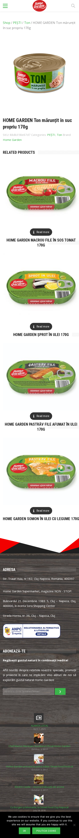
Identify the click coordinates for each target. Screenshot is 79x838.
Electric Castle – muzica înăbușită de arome (39, 786)
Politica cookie (46, 830)
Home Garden (12, 140)
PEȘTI (17, 23)
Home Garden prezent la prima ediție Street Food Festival (39, 766)
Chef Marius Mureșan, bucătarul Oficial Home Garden (39, 746)
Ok (24, 830)
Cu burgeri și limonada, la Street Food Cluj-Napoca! (39, 807)
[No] (74, 825)
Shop (6, 23)
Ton (27, 23)
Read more (43, 232)
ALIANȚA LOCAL (39, 725)
